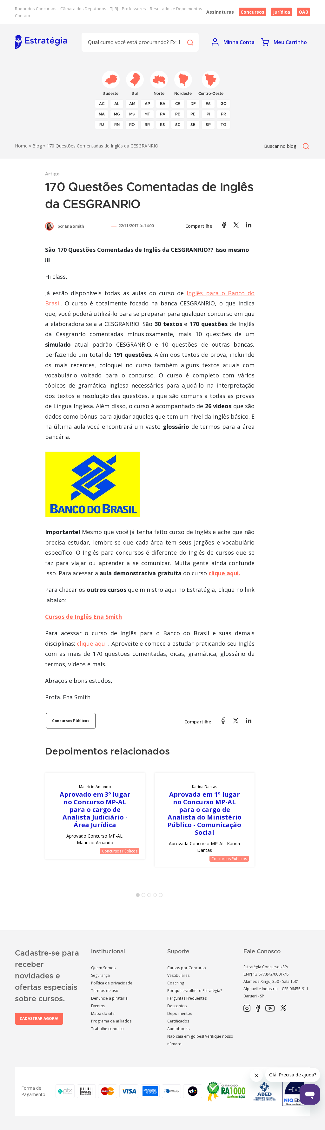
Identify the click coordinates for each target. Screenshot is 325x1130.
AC (101, 104)
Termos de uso (104, 990)
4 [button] (156, 896)
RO (132, 125)
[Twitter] (283, 1008)
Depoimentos (179, 1013)
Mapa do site (103, 1013)
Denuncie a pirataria (109, 998)
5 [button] (162, 896)
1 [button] (139, 896)
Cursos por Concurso (186, 967)
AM (132, 104)
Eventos (98, 1006)
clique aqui (91, 643)
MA (102, 114)
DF (193, 104)
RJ (101, 125)
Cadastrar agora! (39, 1018)
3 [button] (150, 896)
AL (116, 104)
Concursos (252, 12)
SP (208, 125)
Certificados (178, 1021)
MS (132, 114)
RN (117, 125)
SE (193, 125)
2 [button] (145, 896)
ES (208, 104)
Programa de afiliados (111, 1021)
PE (193, 114)
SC (177, 125)
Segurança (100, 975)
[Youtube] (270, 1008)
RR (147, 125)
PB (177, 114)
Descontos (177, 1006)
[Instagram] (246, 1008)
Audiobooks (178, 1028)
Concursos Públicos (71, 720)
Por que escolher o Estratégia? (194, 990)
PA (162, 114)
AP (147, 104)
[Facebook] (258, 1008)
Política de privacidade (111, 983)
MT (147, 114)
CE (177, 104)
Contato (22, 15)
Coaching (175, 983)
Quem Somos (103, 967)
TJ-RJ (114, 8)
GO (224, 104)
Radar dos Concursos (35, 8)
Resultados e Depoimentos (176, 8)
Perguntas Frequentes (187, 998)
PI (208, 114)
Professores (134, 8)
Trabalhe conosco (107, 1028)
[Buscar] (190, 42)
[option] (95, 816)
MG (117, 114)
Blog (37, 146)
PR (223, 114)
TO (223, 125)
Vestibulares (178, 975)
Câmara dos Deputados (83, 8)
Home (21, 146)
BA (162, 104)
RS (162, 125)
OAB (303, 12)
